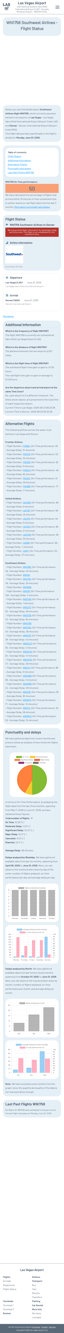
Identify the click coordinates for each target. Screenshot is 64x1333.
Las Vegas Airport (32, 3)
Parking (36, 1301)
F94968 (26, 486)
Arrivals (7, 1280)
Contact (45, 1327)
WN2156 (27, 599)
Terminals (8, 1301)
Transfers (37, 1297)
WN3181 (27, 692)
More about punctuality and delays (32, 207)
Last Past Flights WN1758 (21, 172)
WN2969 (27, 683)
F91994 (26, 446)
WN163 (26, 575)
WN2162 (27, 627)
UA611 (26, 550)
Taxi (34, 1289)
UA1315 (26, 518)
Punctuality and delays (19, 168)
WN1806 (27, 587)
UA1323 (27, 526)
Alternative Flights (17, 164)
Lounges (36, 1317)
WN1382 (27, 567)
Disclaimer (36, 1327)
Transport (37, 1280)
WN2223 (27, 643)
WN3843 (27, 716)
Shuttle (36, 1293)
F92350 (27, 462)
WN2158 (27, 615)
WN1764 (27, 579)
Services (36, 1313)
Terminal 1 (8, 1305)
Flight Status (14, 156)
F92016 (26, 454)
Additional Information (19, 160)
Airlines (36, 1276)
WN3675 (27, 700)
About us (52, 1327)
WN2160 (27, 623)
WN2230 (27, 659)
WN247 (26, 667)
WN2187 (27, 635)
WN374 (26, 708)
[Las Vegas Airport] (6, 7)
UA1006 (27, 502)
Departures (9, 1285)
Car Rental (37, 1305)
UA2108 (27, 534)
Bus (34, 1285)
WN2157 (27, 607)
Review (7, 1313)
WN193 (26, 591)
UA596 (26, 542)
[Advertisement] (32, 70)
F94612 (26, 478)
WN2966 (27, 675)
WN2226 (27, 651)
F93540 (27, 470)
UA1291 (26, 510)
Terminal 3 (8, 1309)
